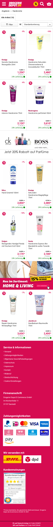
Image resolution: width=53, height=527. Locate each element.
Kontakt (7, 370)
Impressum (9, 366)
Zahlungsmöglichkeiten (13, 355)
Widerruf (7, 374)
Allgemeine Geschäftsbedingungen (18, 359)
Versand (7, 352)
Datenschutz (9, 363)
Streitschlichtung (11, 377)
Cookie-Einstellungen (12, 381)
